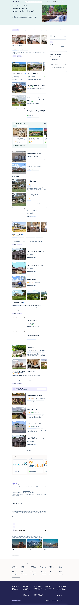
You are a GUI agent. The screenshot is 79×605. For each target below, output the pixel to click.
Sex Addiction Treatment (38, 595)
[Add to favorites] (46, 36)
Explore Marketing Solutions (61, 589)
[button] (63, 31)
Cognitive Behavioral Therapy (27, 590)
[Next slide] (46, 39)
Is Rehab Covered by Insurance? (50, 590)
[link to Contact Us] (57, 595)
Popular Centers (25, 586)
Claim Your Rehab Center (61, 588)
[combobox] (33, 2)
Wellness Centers (25, 594)
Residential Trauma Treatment (38, 594)
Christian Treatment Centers (38, 596)
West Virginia (22, 5)
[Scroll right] (66, 30)
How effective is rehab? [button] (54, 64)
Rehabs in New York (15, 590)
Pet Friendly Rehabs (26, 595)
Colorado (29, 549)
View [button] (14, 56)
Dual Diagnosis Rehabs (37, 593)
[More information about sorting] (66, 31)
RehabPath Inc (51, 600)
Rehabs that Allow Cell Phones (27, 596)
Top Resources (47, 586)
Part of (17, 372)
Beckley (18, 176)
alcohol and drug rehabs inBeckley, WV (18, 15)
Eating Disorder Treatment (38, 588)
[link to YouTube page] (61, 595)
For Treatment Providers (61, 586)
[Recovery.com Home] (16, 1)
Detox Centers (25, 589)
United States (17, 5)
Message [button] (19, 56)
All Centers (13, 5)
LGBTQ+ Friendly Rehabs (26, 593)
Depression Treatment (37, 589)
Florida (45, 549)
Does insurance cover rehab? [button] (55, 56)
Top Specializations (37, 586)
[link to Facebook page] (68, 595)
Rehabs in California (15, 589)
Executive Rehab (36, 590)
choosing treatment (26, 491)
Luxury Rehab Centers (26, 588)
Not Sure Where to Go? (16, 586)
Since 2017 (62, 46)
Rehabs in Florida (14, 588)
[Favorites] (66, 1)
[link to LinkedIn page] (59, 595)
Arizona (13, 549)
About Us (58, 590)
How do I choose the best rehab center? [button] (57, 67)
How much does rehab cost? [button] (55, 59)
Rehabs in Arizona (14, 593)
